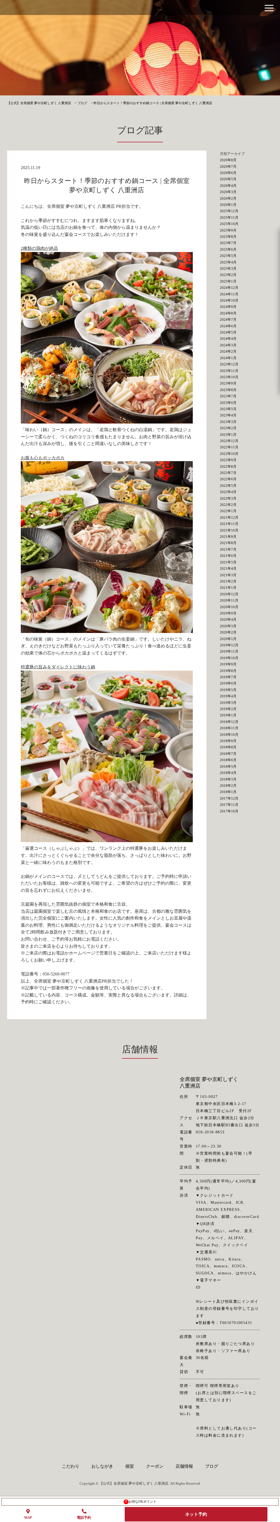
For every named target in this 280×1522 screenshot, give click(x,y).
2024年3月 (228, 345)
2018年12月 (229, 722)
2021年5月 (228, 562)
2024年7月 (228, 319)
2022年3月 (228, 498)
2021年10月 (229, 530)
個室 (129, 1466)
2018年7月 (228, 754)
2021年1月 (228, 588)
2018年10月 (229, 735)
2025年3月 (228, 268)
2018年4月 (228, 773)
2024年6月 (228, 326)
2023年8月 (228, 390)
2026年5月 (228, 179)
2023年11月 (229, 371)
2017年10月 (229, 811)
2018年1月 (228, 792)
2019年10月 (229, 658)
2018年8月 (228, 747)
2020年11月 (229, 600)
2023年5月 (228, 409)
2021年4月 (228, 568)
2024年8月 (228, 313)
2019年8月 (228, 671)
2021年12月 (229, 517)
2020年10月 (229, 607)
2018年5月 (228, 766)
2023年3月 (228, 422)
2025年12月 (229, 211)
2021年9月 (228, 537)
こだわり (70, 1466)
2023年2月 (228, 428)
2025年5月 (228, 256)
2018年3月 (228, 779)
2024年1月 (228, 358)
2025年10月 (229, 224)
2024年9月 (228, 307)
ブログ (211, 1466)
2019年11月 (229, 651)
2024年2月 (228, 351)
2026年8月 (228, 160)
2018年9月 (228, 741)
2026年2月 (228, 198)
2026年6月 (228, 173)
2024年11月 (229, 294)
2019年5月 (228, 690)
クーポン (155, 1466)
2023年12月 (229, 364)
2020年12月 (229, 594)
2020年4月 (228, 619)
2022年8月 (228, 466)
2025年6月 (228, 249)
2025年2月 (228, 275)
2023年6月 (228, 403)
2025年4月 (228, 262)
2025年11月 (229, 217)
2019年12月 (229, 645)
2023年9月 (228, 383)
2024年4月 (228, 339)
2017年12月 (229, 798)
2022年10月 (229, 454)
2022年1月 (228, 511)
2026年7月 (228, 166)
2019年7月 (228, 677)
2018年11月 (229, 728)
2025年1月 (228, 281)
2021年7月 (228, 549)
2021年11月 (229, 524)
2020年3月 (228, 626)
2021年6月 (228, 556)
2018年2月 (228, 785)
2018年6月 (228, 760)
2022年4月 (228, 492)
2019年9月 (228, 664)
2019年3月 (228, 703)
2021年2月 (228, 581)
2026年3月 (228, 192)
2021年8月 (228, 543)
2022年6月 (228, 479)
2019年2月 (228, 709)
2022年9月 (228, 460)
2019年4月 (228, 696)
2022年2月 (228, 505)
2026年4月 (228, 186)
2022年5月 (228, 486)
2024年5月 (228, 332)
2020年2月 (228, 632)
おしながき (102, 1466)
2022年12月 (229, 441)
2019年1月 (228, 715)
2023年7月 (228, 396)
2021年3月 (228, 575)
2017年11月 (229, 805)
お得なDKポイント (141, 1501)
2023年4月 (228, 415)
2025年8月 (228, 237)
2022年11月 (229, 447)
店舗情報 (184, 1466)
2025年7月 (228, 243)
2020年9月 (228, 613)
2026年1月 (228, 205)
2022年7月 (228, 473)
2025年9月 (228, 230)
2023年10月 (229, 377)
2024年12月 (229, 288)
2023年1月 (228, 435)
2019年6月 (228, 683)
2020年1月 (228, 639)
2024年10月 (229, 300)
